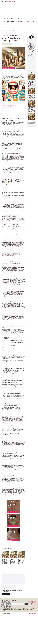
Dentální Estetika (11, 68)
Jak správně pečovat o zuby (6, 111)
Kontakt (32, 21)
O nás (31, 67)
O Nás (4, 24)
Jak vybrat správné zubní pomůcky (7, 109)
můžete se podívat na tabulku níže (10, 254)
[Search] (26, 604)
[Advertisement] (19, 10)
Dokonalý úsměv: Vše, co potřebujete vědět (9, 105)
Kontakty (29, 603)
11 (2, 557)
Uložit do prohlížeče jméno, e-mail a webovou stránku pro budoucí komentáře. (12, 591)
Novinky (28, 21)
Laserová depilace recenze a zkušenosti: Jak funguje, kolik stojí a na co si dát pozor (21, 562)
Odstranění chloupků (34, 603)
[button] (35, 28)
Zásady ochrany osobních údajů (16, 18)
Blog (29, 601)
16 (10, 557)
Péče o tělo (32, 607)
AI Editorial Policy (6, 18)
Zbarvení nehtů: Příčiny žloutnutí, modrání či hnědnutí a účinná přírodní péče (31, 122)
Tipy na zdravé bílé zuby (6, 108)
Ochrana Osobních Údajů (32, 613)
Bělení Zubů (4, 30)
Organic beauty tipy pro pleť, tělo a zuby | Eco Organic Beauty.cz (14, 21)
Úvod (1, 30)
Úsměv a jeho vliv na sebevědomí (7, 110)
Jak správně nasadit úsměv (6, 106)
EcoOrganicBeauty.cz (10, 1)
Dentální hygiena (33, 601)
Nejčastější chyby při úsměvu (7, 112)
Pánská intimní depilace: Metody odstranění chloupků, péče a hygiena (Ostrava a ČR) (5, 562)
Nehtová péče (33, 602)
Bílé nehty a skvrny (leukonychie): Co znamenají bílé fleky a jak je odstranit (13, 562)
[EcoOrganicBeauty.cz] (3, 1)
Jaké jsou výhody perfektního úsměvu (8, 107)
